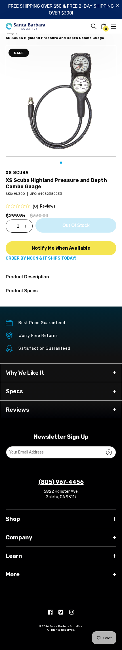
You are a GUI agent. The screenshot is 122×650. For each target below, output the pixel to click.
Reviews (47, 206)
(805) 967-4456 (61, 482)
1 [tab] (61, 163)
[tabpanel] (61, 101)
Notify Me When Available (61, 248)
